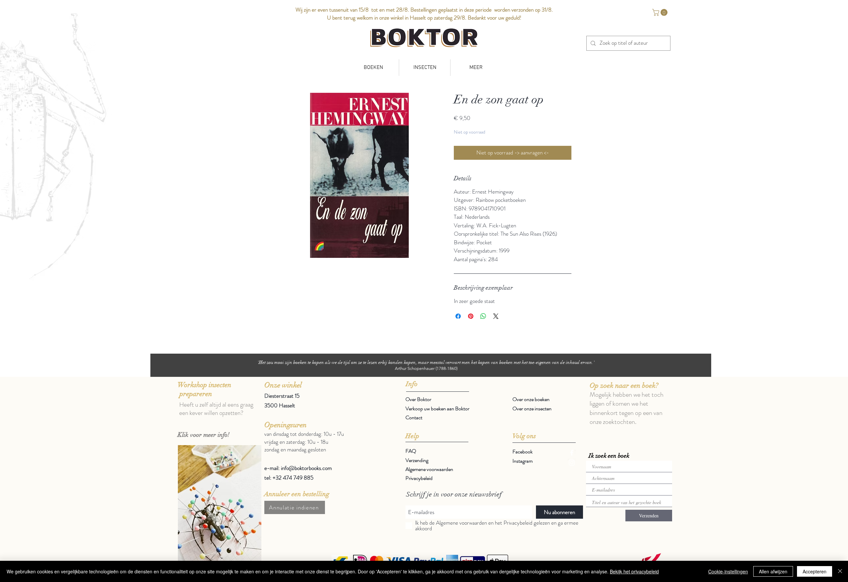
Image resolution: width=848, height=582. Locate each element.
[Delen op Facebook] (458, 316)
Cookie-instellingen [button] (728, 571)
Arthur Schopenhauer (415, 368)
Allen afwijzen (773, 571)
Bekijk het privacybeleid (634, 571)
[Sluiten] (840, 571)
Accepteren (814, 571)
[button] (660, 12)
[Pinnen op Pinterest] (471, 316)
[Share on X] (496, 316)
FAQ (410, 451)
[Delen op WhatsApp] (483, 316)
